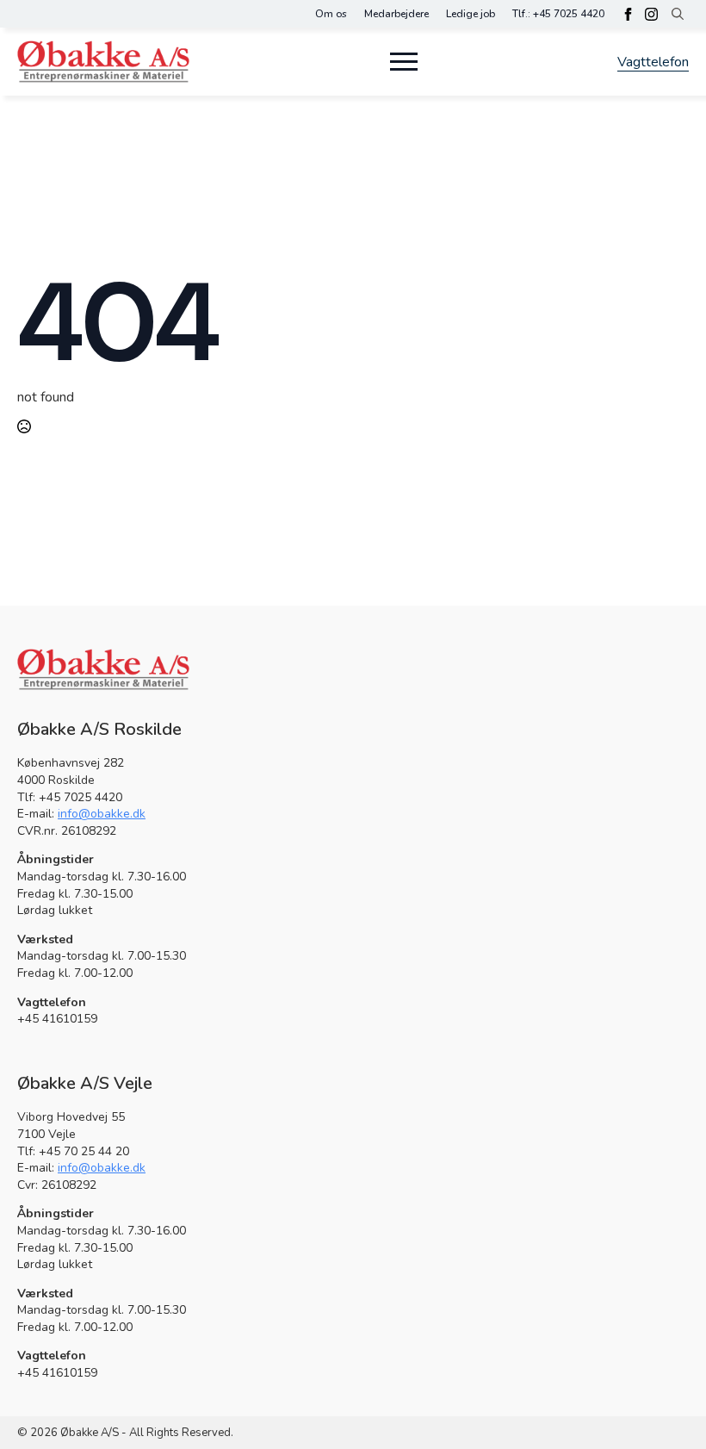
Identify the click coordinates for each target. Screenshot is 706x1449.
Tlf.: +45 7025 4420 (558, 14)
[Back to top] (663, 1406)
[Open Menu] (404, 61)
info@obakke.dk (102, 813)
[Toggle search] (677, 14)
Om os (331, 14)
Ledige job (470, 14)
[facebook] (628, 14)
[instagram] (651, 14)
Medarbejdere (396, 14)
